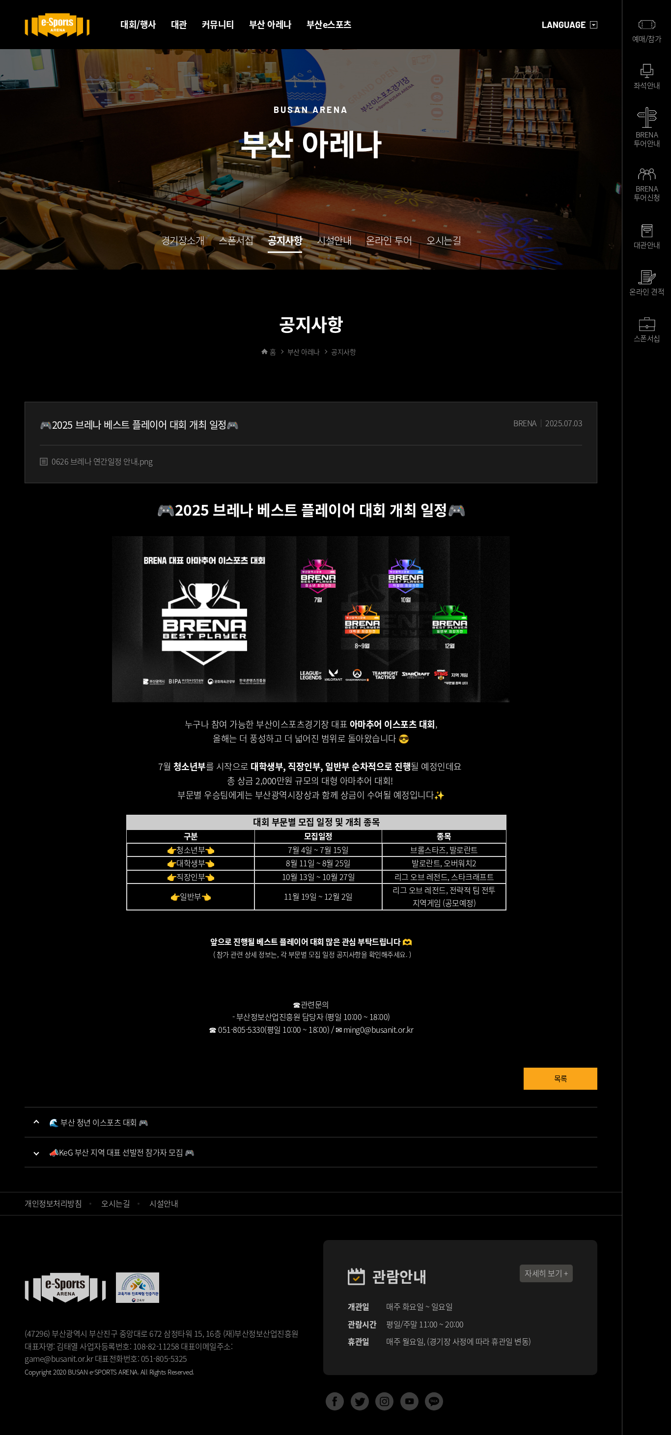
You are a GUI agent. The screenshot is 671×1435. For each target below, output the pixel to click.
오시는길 (443, 242)
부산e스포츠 (329, 24)
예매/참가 (647, 38)
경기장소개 (182, 242)
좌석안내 (647, 85)
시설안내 (334, 242)
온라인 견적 (646, 291)
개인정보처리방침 (53, 1203)
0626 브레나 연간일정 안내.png (102, 461)
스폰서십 (236, 242)
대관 (179, 24)
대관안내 (647, 245)
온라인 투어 (389, 242)
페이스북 (335, 1401)
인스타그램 (384, 1401)
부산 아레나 (270, 24)
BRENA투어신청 (647, 193)
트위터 (360, 1401)
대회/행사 (138, 24)
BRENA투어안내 (647, 138)
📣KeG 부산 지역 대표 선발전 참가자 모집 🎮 (121, 1152)
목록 (560, 1078)
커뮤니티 (218, 24)
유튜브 (409, 1401)
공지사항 (285, 242)
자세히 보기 (543, 1273)
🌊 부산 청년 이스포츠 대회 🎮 (98, 1122)
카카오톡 (434, 1401)
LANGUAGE (564, 25)
